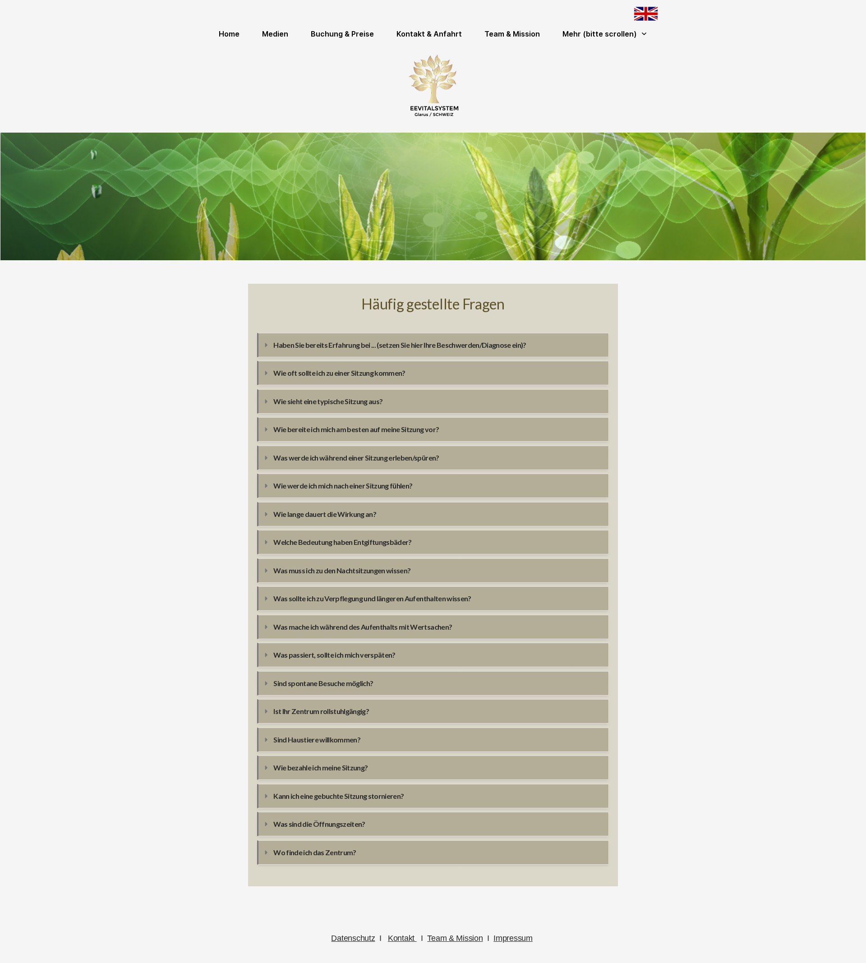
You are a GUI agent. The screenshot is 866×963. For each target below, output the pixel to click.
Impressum (513, 938)
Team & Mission (455, 938)
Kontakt (402, 938)
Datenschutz (353, 938)
